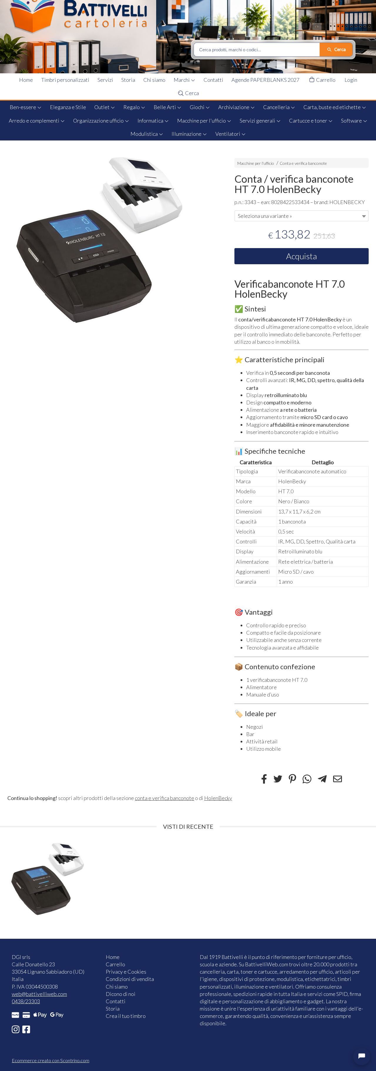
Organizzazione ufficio (99, 120)
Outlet (102, 107)
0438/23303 (26, 1001)
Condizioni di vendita (130, 979)
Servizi (105, 80)
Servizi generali (258, 120)
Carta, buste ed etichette (332, 107)
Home (26, 80)
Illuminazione (187, 134)
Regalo (132, 107)
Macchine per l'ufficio (202, 120)
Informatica (150, 120)
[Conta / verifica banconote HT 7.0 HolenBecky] (110, 240)
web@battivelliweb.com (39, 994)
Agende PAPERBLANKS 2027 (265, 80)
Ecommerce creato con (50, 1060)
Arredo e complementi (34, 120)
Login (351, 80)
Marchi (182, 80)
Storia (128, 80)
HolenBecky (218, 798)
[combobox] (301, 215)
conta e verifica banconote (164, 798)
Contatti (213, 80)
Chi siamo (154, 80)
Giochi (197, 107)
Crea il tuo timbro (126, 1016)
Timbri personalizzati (65, 80)
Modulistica (144, 134)
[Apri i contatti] (361, 1056)
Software (352, 120)
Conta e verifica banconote (303, 163)
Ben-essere (23, 107)
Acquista (301, 256)
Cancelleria (277, 107)
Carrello (325, 80)
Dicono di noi (120, 994)
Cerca (191, 93)
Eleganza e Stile (68, 107)
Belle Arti (165, 107)
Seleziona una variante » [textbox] (265, 216)
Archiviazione (234, 107)
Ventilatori (228, 134)
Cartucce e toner (308, 120)
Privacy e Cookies (126, 971)
